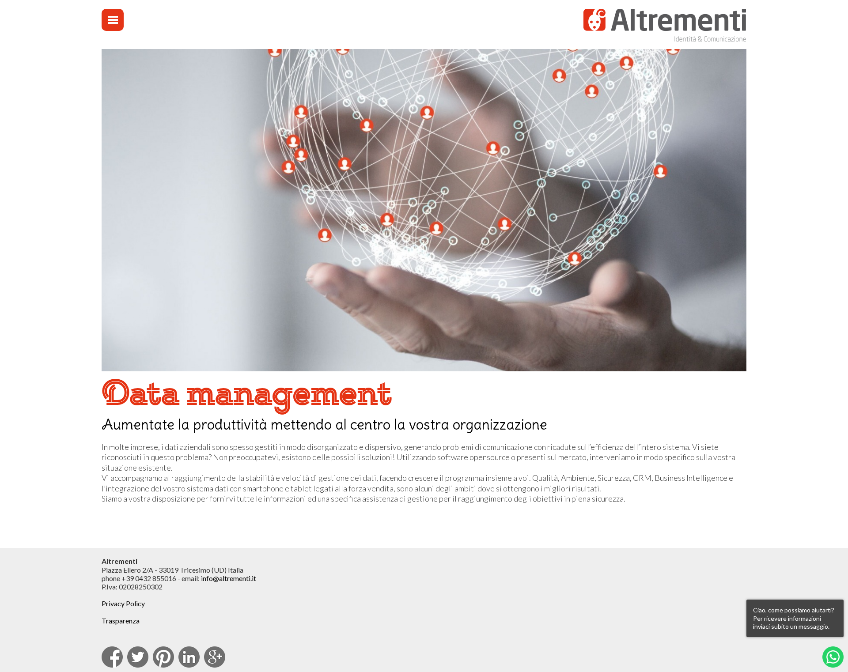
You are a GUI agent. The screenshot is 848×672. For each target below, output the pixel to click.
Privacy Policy (123, 603)
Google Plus (214, 657)
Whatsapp (833, 657)
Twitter (137, 657)
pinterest (163, 657)
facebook (112, 657)
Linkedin (189, 657)
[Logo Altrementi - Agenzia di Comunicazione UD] (664, 27)
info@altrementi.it (228, 578)
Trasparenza (121, 620)
